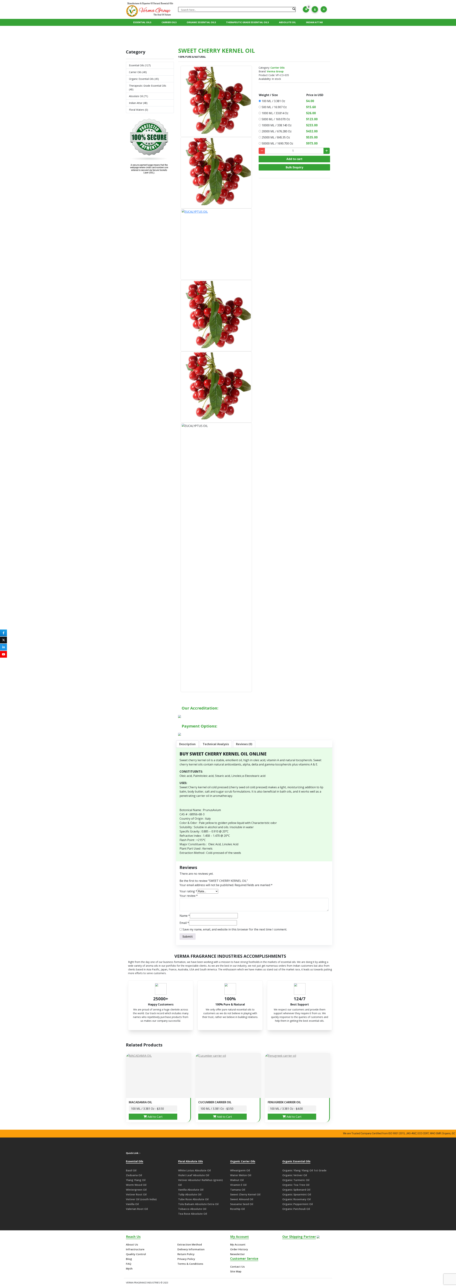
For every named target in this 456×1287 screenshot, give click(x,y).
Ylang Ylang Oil (136, 1180)
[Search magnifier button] (294, 9)
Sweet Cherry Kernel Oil (245, 1194)
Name (185, 916)
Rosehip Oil (237, 1209)
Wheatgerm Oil (240, 1170)
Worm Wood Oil (136, 1185)
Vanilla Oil (132, 1204)
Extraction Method (189, 1244)
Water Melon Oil (240, 1175)
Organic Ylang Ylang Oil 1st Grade (304, 1170)
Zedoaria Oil (134, 1175)
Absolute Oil (287, 22)
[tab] (187, 744)
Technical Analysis (216, 744)
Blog (129, 1259)
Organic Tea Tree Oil (295, 1185)
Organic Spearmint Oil (296, 1194)
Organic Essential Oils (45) (144, 79)
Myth (129, 1268)
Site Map (235, 1271)
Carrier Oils (169, 22)
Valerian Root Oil (137, 1209)
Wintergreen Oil (136, 1189)
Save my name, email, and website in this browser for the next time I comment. (235, 929)
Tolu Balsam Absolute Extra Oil (198, 1204)
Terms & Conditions (190, 1263)
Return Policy (186, 1254)
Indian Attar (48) (138, 103)
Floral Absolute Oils (190, 1161)
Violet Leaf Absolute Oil (193, 1175)
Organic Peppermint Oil (297, 1204)
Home (200, 35)
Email (184, 923)
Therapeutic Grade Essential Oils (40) (147, 87)
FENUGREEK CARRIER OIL (284, 1102)
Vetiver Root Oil (136, 1194)
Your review (189, 896)
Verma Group (275, 71)
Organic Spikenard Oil (296, 1189)
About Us (132, 1244)
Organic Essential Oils (201, 22)
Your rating (188, 891)
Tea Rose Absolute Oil (192, 1213)
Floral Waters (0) (138, 109)
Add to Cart (154, 1117)
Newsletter (237, 1254)
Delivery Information (190, 1249)
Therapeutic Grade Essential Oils (247, 22)
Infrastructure (135, 1249)
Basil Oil (131, 1170)
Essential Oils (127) (140, 65)
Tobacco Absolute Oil (192, 1209)
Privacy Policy (186, 1259)
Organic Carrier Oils (242, 1161)
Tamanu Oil (237, 1189)
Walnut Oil (237, 1180)
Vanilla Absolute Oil (190, 1189)
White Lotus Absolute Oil (194, 1170)
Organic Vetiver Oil (294, 1175)
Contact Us (237, 1266)
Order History (239, 1249)
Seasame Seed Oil (241, 1204)
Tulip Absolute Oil (189, 1194)
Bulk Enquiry (294, 167)
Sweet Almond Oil (241, 1199)
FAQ (128, 1263)
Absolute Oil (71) (138, 96)
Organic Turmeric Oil (295, 1180)
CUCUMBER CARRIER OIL (215, 1102)
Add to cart (294, 159)
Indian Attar (314, 22)
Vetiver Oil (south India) (141, 1199)
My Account (237, 1244)
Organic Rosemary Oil (296, 1199)
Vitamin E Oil (238, 1185)
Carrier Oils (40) (138, 72)
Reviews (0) (244, 744)
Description (187, 744)
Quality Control (136, 1254)
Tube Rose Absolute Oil (193, 1199)
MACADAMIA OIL (140, 1102)
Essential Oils (142, 22)
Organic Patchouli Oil (296, 1209)
